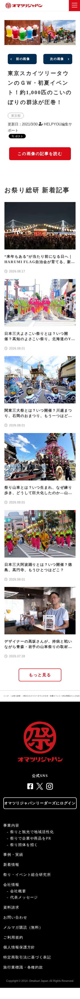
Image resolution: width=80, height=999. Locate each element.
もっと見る (40, 675)
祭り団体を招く (24, 845)
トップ (6, 696)
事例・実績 (13, 854)
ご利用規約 (13, 937)
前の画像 (23, 59)
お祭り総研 (16, 696)
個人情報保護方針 (19, 947)
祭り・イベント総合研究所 (27, 874)
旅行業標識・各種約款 (23, 967)
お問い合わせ (15, 917)
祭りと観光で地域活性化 (32, 832)
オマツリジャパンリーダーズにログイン (40, 803)
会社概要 (18, 891)
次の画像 (57, 59)
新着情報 (11, 864)
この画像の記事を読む (40, 153)
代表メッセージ (24, 897)
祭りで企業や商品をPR (30, 838)
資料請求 (11, 907)
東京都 (15, 115)
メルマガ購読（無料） (23, 927)
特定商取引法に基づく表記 (27, 957)
